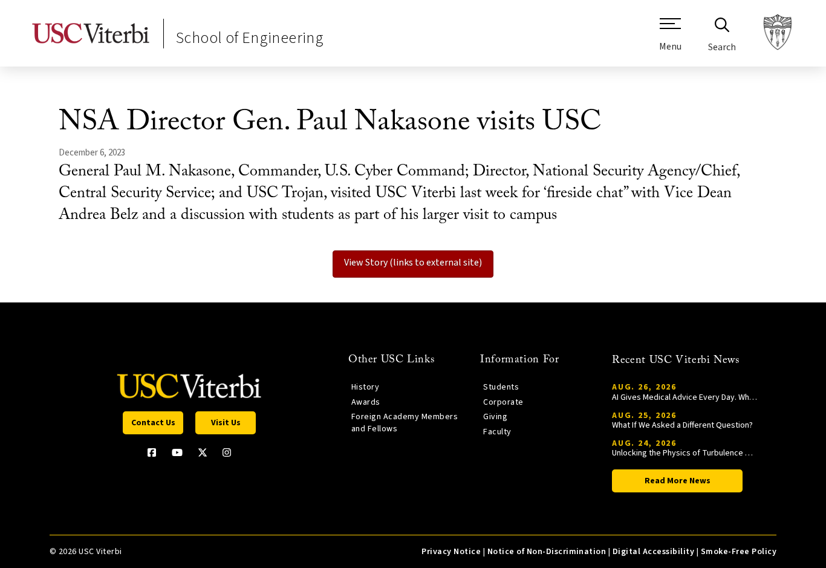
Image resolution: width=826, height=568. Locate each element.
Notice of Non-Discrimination (546, 552)
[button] (670, 39)
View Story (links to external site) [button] (413, 262)
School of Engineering (250, 38)
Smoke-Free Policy (738, 552)
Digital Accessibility (653, 552)
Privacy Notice (451, 552)
